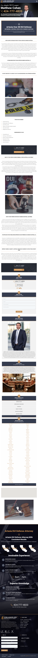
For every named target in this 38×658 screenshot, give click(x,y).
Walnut (28, 479)
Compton (10, 436)
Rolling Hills (27, 467)
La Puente (27, 451)
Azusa (28, 426)
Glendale (10, 443)
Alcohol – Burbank (23, 625)
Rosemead (27, 468)
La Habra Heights (27, 449)
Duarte (11, 440)
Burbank (10, 432)
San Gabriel (10, 471)
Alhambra (27, 424)
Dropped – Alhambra (24, 622)
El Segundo (10, 441)
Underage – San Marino (24, 624)
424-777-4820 (12, 11)
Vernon (10, 479)
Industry (27, 447)
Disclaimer (4, 656)
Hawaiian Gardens (10, 444)
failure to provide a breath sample (24, 50)
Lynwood (27, 456)
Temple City (10, 478)
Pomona (10, 466)
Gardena (27, 441)
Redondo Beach (10, 467)
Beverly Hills (10, 430)
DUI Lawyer (23, 32)
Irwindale (27, 448)
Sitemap (9, 656)
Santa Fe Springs (27, 472)
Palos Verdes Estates (10, 463)
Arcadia (10, 425)
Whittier (27, 482)
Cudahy (10, 437)
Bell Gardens (10, 429)
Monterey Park (27, 460)
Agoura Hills (10, 424)
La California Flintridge (10, 449)
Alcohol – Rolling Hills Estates (25, 619)
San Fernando (28, 470)
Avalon (11, 426)
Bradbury (27, 430)
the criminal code (31, 43)
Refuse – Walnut (23, 627)
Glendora (27, 443)
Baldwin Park (11, 428)
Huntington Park (10, 447)
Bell (27, 428)
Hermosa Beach (10, 445)
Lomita (11, 455)
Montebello (10, 460)
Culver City (27, 437)
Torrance (27, 478)
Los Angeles (10, 456)
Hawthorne (27, 444)
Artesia (28, 425)
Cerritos (27, 433)
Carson (10, 433)
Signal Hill (10, 475)
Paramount (27, 463)
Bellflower (27, 429)
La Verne (10, 452)
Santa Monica (10, 474)
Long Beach (27, 455)
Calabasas (27, 432)
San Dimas (10, 470)
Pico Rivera (27, 464)
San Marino (27, 471)
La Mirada (10, 451)
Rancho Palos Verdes (27, 466)
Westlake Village (10, 482)
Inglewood (10, 448)
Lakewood (27, 452)
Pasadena (10, 464)
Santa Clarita (11, 472)
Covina (28, 436)
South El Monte (27, 475)
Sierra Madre (28, 474)
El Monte (27, 440)
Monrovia (27, 459)
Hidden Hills (27, 445)
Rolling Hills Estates (11, 468)
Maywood (10, 459)
